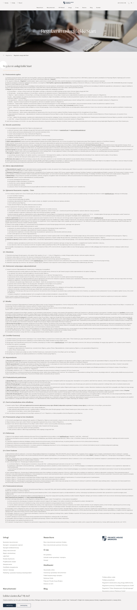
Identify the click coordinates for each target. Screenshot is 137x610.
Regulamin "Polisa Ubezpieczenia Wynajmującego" (117, 588)
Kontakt (98, 7)
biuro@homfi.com (12, 460)
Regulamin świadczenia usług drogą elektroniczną (117, 583)
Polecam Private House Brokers (53, 581)
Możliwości (48, 565)
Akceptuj (9, 605)
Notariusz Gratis (48, 578)
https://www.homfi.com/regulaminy (14, 497)
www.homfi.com (64, 130)
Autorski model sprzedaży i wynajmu (55, 557)
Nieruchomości (51, 7)
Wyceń (20, 3)
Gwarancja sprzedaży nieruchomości (55, 572)
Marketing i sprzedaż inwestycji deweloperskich (17, 573)
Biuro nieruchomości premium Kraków (55, 542)
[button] (132, 3)
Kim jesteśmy (47, 555)
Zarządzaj (23, 605)
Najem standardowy (9, 553)
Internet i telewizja (8, 570)
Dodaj (13, 3)
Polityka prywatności (108, 580)
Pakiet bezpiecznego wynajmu (53, 575)
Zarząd (46, 560)
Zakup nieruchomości (9, 550)
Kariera (84, 7)
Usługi (70, 7)
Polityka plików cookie (108, 577)
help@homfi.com (109, 193)
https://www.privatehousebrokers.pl (36, 497)
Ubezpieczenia (7, 564)
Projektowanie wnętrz (9, 561)
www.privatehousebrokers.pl (78, 130)
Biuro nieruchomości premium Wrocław (55, 545)
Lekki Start (6, 556)
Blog (91, 7)
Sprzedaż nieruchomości (10, 542)
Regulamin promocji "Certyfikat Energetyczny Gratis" (118, 585)
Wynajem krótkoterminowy (11, 548)
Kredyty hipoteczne (9, 559)
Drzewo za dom (48, 584)
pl (131, 3)
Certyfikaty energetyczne (10, 567)
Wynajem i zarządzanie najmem (13, 545)
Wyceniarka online (49, 570)
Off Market (61, 7)
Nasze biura (40, 7)
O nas (77, 7)
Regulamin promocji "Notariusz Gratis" (114, 591)
